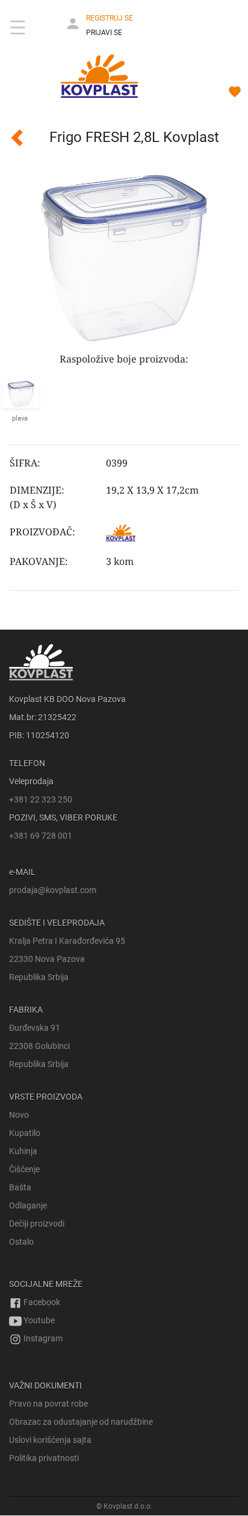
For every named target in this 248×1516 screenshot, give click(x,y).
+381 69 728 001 (40, 835)
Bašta (20, 1187)
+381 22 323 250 (40, 799)
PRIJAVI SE (104, 32)
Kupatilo (24, 1133)
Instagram (42, 1338)
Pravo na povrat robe (48, 1403)
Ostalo (21, 1242)
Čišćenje (24, 1169)
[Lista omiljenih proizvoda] (235, 94)
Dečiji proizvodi (36, 1223)
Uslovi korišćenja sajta (50, 1440)
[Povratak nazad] (10, 137)
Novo (19, 1115)
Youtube (38, 1320)
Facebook (41, 1302)
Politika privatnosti (44, 1458)
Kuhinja (23, 1151)
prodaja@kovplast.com (52, 890)
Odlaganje (28, 1205)
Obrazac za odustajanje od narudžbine (81, 1422)
